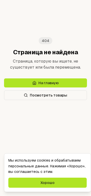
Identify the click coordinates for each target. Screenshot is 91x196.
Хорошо (47, 183)
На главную (48, 83)
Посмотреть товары (48, 95)
